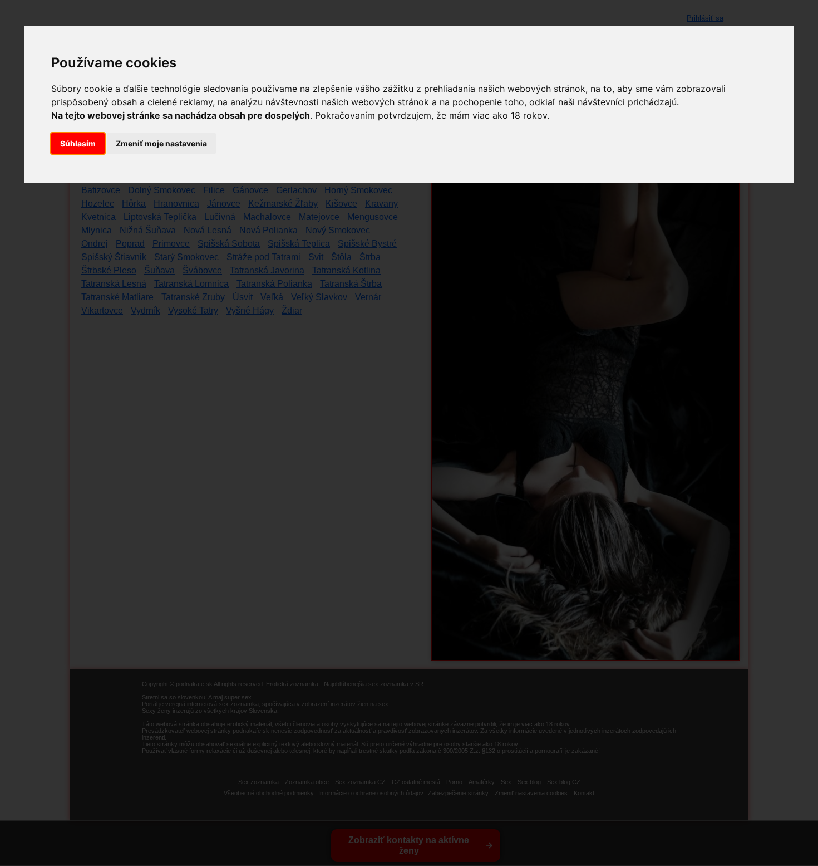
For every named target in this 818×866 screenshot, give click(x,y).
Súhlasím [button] (78, 143)
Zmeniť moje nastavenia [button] (161, 143)
